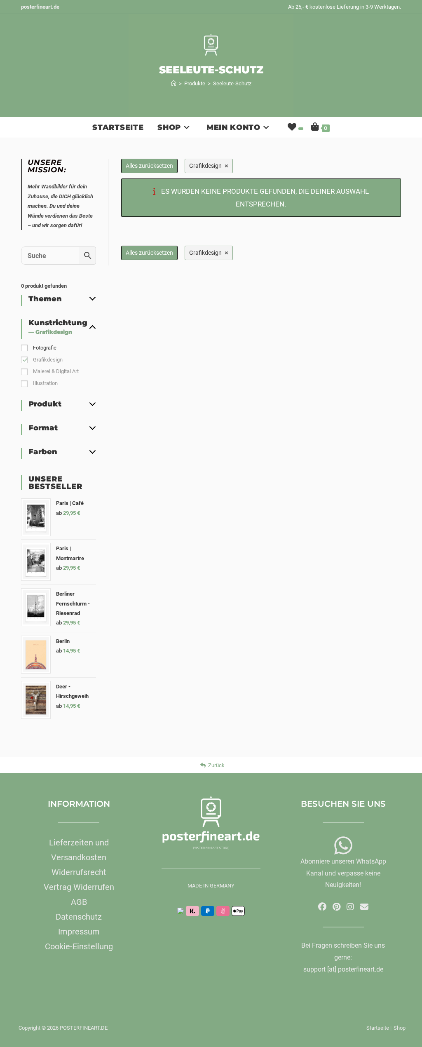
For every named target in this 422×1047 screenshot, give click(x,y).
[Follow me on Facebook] (322, 907)
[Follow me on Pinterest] (336, 907)
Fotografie (44, 348)
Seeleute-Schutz (232, 83)
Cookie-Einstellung (79, 946)
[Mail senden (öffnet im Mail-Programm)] (364, 907)
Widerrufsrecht (79, 872)
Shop (400, 1028)
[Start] (173, 83)
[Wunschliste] (294, 127)
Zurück (216, 765)
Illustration (45, 383)
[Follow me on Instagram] (350, 907)
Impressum (79, 932)
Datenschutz (79, 917)
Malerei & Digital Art (56, 371)
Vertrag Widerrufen (79, 887)
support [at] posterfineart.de (343, 969)
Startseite (377, 1028)
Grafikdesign (48, 360)
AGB (79, 902)
